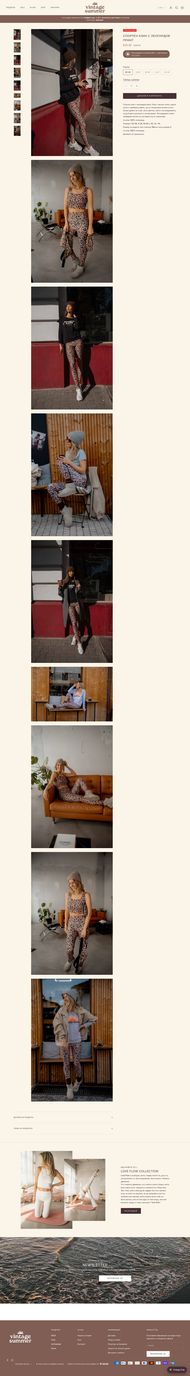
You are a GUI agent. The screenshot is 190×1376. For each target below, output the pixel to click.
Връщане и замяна (116, 1352)
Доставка (112, 1335)
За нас (33, 7)
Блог (43, 7)
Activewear (56, 1344)
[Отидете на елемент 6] (17, 95)
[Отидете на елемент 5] (17, 85)
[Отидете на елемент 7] (17, 105)
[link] (146, 54)
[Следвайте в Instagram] (12, 1360)
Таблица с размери (131, 79)
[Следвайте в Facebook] (7, 1360)
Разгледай (131, 1211)
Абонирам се (158, 1354)
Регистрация (135, 55)
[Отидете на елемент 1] (17, 34)
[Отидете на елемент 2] (17, 47)
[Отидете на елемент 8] (17, 118)
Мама (53, 1348)
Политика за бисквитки (117, 1344)
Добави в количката (149, 96)
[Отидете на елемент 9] (17, 131)
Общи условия (114, 1340)
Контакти (55, 7)
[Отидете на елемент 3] (17, 60)
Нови (53, 1340)
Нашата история (85, 1335)
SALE (22, 7)
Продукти (10, 7)
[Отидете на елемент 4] (17, 72)
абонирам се (115, 1278)
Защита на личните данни (119, 1348)
